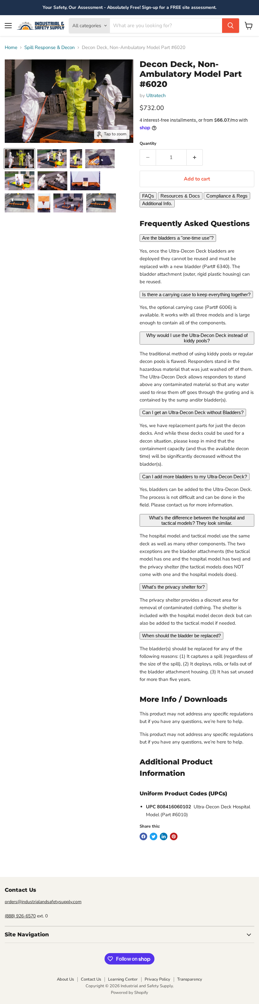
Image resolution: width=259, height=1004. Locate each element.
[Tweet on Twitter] (153, 836)
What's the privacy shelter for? (173, 587)
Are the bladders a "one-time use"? (178, 238)
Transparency (189, 979)
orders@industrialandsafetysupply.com (43, 902)
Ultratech (156, 95)
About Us (65, 979)
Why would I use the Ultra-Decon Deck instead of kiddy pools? (197, 338)
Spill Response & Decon (49, 47)
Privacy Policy (157, 979)
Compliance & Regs (227, 196)
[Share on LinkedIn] (163, 836)
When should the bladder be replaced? (181, 635)
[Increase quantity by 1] (195, 157)
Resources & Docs (180, 196)
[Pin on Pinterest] (174, 836)
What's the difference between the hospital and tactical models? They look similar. (196, 520)
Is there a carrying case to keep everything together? (196, 294)
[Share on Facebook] (143, 836)
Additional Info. (157, 203)
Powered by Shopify (129, 992)
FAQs (148, 196)
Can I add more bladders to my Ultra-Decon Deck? (194, 476)
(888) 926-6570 (20, 916)
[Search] (230, 25)
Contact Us (91, 979)
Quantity (148, 143)
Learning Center (123, 979)
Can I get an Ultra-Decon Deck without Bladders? (193, 412)
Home (11, 47)
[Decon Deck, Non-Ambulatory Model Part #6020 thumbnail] (19, 159)
